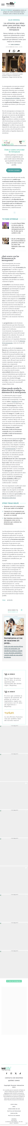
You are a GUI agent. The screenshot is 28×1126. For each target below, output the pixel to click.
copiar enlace (18, 51)
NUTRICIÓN (9, 600)
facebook (9, 50)
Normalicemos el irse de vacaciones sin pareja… (13, 640)
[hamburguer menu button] (3, 5)
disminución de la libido (12, 98)
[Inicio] (11, 6)
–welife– (20, 1072)
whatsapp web (14, 51)
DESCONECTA (13, 610)
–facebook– (7, 1072)
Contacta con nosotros (14, 1078)
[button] (14, 739)
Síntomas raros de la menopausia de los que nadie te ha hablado (14, 507)
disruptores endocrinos (9, 498)
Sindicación (14, 1113)
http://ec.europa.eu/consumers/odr (15, 1099)
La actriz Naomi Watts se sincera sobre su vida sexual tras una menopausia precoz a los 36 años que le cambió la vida (18, 228)
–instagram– (11, 1072)
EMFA (14, 1106)
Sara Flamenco (15, 44)
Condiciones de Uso (14, 1108)
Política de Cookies (14, 1115)
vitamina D (15, 401)
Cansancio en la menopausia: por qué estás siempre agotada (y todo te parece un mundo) (14, 513)
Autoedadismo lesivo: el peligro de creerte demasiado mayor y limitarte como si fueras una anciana (14, 11)
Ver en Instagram (15, 981)
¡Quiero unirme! (14, 170)
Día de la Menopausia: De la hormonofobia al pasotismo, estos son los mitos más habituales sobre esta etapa (18, 243)
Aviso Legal (14, 1104)
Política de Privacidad (14, 1111)
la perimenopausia (10, 448)
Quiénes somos (14, 1080)
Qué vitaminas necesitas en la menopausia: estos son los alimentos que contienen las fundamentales (13, 521)
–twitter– (16, 1072)
